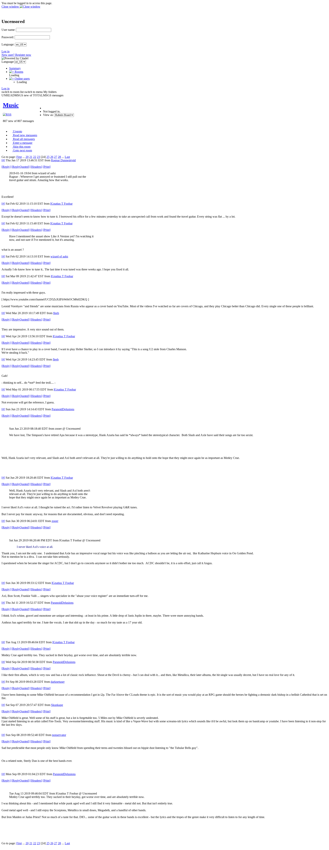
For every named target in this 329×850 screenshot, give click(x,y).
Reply (6, 166)
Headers (36, 166)
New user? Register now (16, 54)
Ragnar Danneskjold (63, 160)
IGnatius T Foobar (61, 203)
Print (46, 166)
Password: (8, 37)
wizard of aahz (59, 256)
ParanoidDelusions (63, 409)
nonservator (59, 735)
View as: (48, 114)
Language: (8, 44)
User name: (8, 29)
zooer (55, 521)
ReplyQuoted (20, 166)
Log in (6, 51)
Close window (11, 6)
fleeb (56, 313)
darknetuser (58, 681)
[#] (3, 160)
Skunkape (57, 705)
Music (11, 105)
